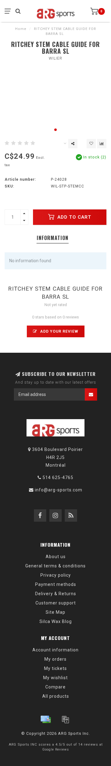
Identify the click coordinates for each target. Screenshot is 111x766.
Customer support (55, 602)
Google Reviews (55, 749)
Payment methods (55, 584)
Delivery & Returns (55, 593)
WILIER (55, 58)
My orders (55, 659)
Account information (55, 649)
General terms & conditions (55, 565)
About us (56, 556)
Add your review (58, 331)
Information (52, 238)
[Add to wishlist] (91, 143)
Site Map (55, 612)
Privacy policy (55, 575)
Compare (55, 686)
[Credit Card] (45, 719)
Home (21, 29)
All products (55, 696)
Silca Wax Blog (55, 621)
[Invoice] (65, 719)
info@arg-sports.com (58, 489)
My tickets (55, 668)
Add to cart (73, 217)
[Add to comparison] (101, 143)
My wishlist (55, 677)
